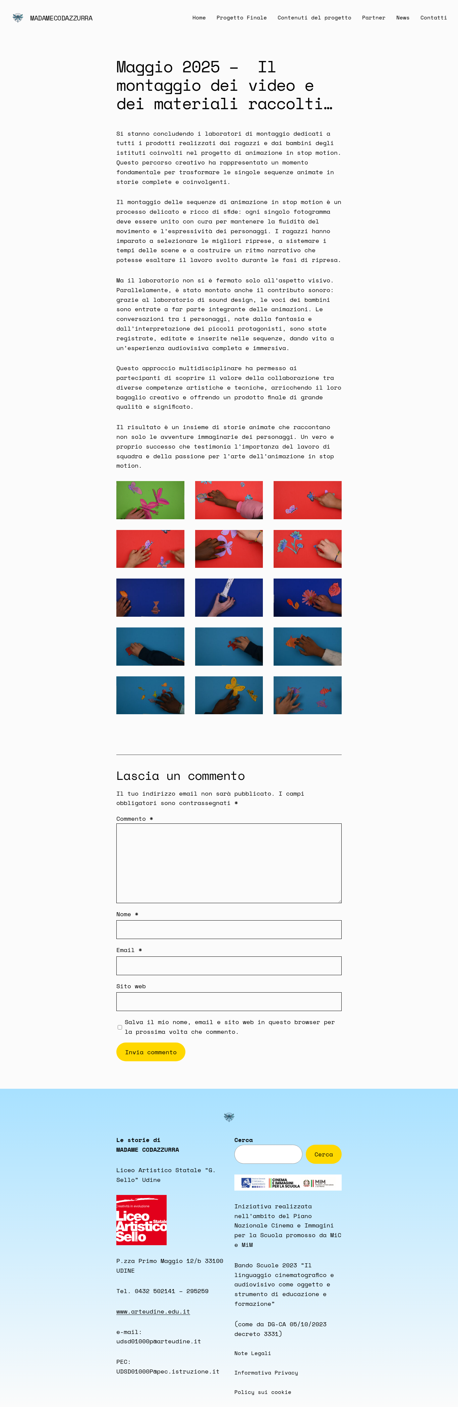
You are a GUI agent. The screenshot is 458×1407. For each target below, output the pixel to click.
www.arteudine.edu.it (153, 1311)
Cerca (243, 1139)
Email (129, 949)
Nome (127, 914)
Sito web (131, 986)
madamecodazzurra (61, 18)
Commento (134, 818)
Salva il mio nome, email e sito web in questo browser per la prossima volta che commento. (230, 1026)
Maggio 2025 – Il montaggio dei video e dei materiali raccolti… (224, 85)
